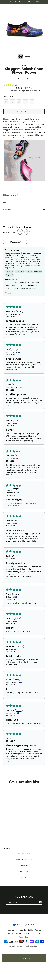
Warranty (7, 209)
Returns (38, 930)
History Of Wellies (15, 933)
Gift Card (23, 877)
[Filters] (5, 242)
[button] (8, 85)
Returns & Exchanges (24, 859)
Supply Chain (24, 937)
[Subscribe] (40, 902)
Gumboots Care (24, 853)
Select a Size (8, 96)
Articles (27, 933)
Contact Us (24, 865)
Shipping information (12, 195)
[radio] (6, 101)
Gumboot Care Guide (24, 930)
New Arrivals (24, 871)
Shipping (21, 91)
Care (5, 202)
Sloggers (24, 65)
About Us (10, 930)
